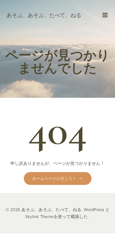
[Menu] (105, 15)
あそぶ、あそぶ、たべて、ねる (43, 15)
